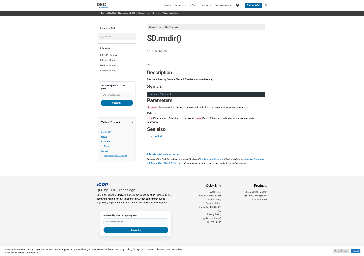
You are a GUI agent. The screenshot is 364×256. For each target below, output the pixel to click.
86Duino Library (156, 27)
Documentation (213, 203)
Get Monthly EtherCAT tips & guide (114, 87)
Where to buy (214, 199)
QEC (101, 4)
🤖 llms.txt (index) (212, 218)
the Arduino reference (210, 159)
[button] (184, 5)
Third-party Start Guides (209, 207)
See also (104, 151)
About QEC (215, 192)
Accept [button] (356, 251)
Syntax (104, 136)
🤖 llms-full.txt (213, 222)
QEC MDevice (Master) (256, 192)
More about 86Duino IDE (209, 195)
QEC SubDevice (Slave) (255, 195)
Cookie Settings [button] (341, 251)
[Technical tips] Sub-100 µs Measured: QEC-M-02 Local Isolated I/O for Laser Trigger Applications (140, 13)
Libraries (105, 48)
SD (166, 27)
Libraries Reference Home (115, 156)
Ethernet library (107, 60)
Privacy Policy (214, 214)
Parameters (106, 141)
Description (106, 132)
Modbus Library (108, 65)
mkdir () (158, 136)
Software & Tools (258, 199)
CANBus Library (108, 70)
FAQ (219, 210)
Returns (107, 146)
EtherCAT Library (108, 55)
